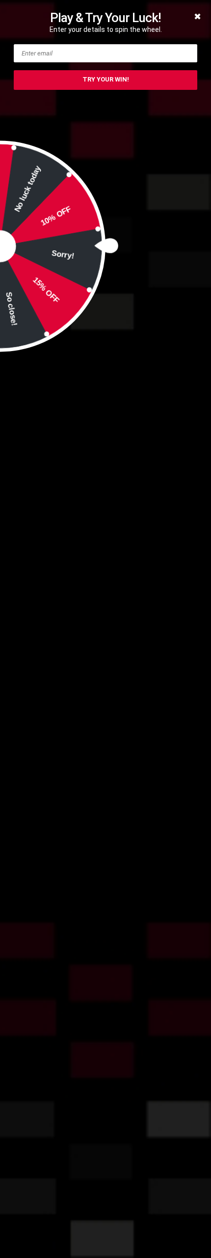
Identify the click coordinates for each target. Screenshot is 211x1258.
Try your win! (105, 79)
